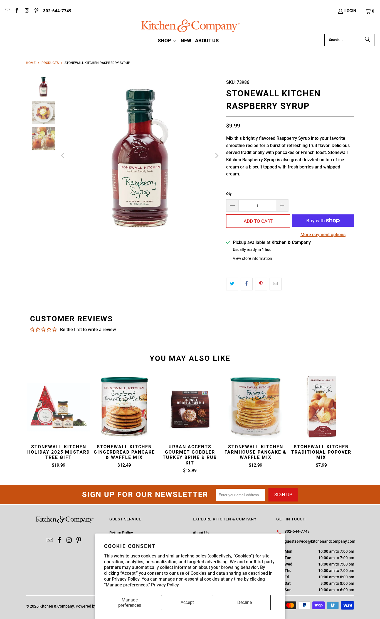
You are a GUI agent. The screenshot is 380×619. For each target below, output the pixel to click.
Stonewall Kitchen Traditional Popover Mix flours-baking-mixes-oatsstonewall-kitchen (321, 407)
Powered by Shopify (93, 606)
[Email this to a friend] (276, 284)
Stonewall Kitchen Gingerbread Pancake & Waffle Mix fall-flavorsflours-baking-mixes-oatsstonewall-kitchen (124, 407)
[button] (370, 11)
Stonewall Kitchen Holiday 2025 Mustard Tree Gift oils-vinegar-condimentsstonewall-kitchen (58, 407)
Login (350, 10)
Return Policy (121, 532)
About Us (201, 532)
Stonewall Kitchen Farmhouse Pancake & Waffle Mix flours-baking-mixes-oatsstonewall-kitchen (255, 407)
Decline (244, 602)
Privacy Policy (165, 585)
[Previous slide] (63, 155)
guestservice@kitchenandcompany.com (320, 541)
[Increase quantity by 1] (282, 205)
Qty (229, 194)
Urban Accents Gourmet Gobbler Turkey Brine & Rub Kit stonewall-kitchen (190, 407)
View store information (252, 258)
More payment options (323, 234)
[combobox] (349, 40)
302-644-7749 (57, 10)
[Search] (367, 40)
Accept (187, 602)
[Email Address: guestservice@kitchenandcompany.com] (7, 11)
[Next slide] (216, 155)
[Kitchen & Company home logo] (190, 26)
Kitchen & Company (57, 606)
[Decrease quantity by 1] (232, 205)
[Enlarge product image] (140, 155)
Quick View (190, 420)
